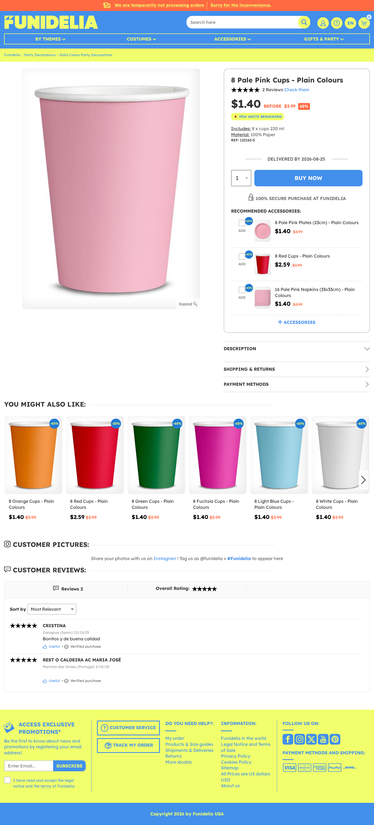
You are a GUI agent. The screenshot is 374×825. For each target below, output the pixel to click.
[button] (363, 480)
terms (46, 786)
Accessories (230, 39)
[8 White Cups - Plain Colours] (340, 455)
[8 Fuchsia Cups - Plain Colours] (217, 455)
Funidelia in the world (243, 738)
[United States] (288, 740)
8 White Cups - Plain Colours (337, 504)
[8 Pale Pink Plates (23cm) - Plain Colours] (262, 231)
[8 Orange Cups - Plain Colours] (33, 455)
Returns (173, 756)
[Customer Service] (337, 23)
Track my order (132, 745)
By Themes (48, 39)
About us (230, 785)
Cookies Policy (236, 762)
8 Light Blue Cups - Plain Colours (274, 504)
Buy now (308, 178)
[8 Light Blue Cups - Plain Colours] (279, 455)
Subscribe (69, 766)
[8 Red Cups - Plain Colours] (262, 264)
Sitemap (229, 767)
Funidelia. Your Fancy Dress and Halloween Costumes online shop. (51, 22)
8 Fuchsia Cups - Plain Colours (216, 504)
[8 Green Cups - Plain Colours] (156, 455)
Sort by (18, 609)
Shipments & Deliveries (189, 750)
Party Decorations (40, 55)
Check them (296, 89)
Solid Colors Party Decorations (85, 55)
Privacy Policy (235, 756)
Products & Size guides (189, 744)
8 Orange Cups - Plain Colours (31, 504)
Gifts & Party (321, 39)
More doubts (178, 762)
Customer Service (132, 727)
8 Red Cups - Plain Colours (302, 256)
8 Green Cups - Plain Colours (153, 504)
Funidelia (12, 55)
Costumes (139, 39)
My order (174, 738)
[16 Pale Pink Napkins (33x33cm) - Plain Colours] (262, 298)
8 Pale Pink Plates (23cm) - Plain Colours (317, 222)
